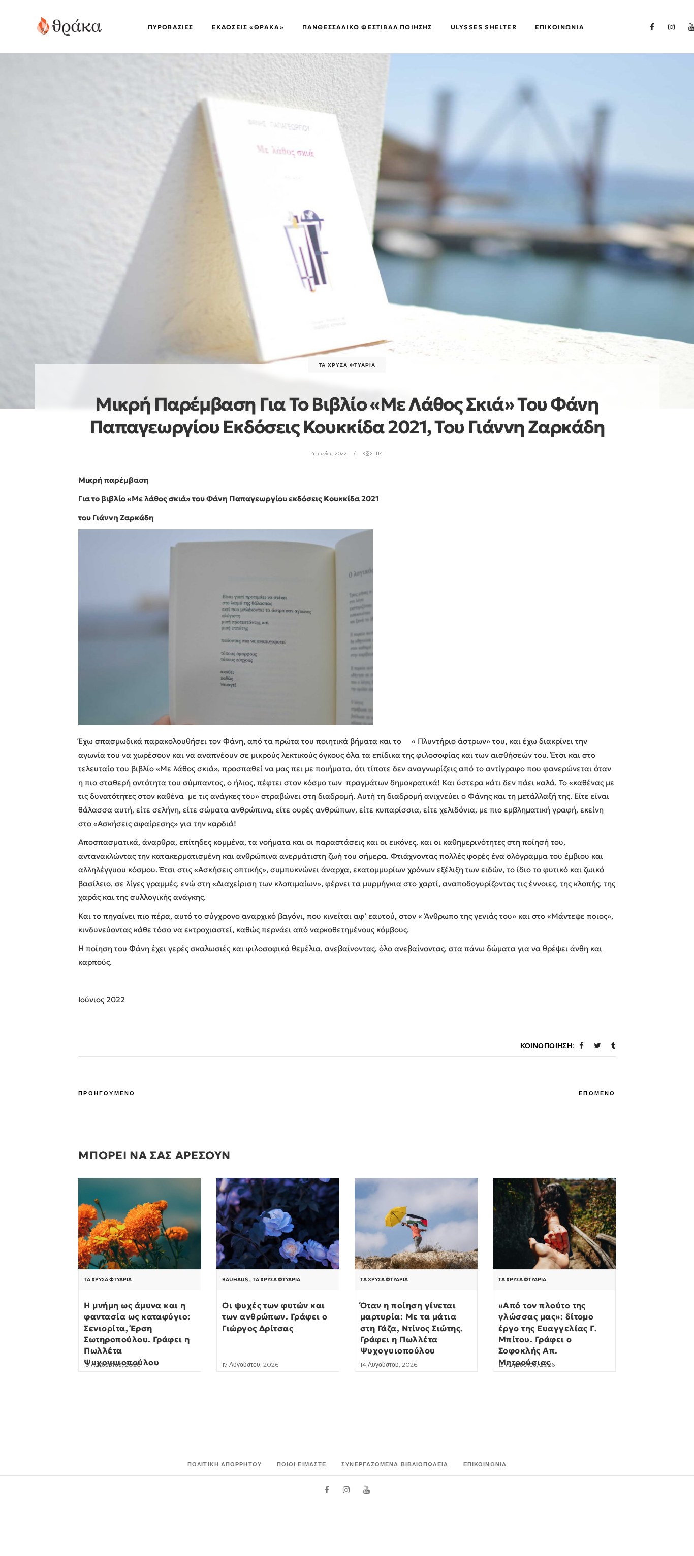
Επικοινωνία (485, 1464)
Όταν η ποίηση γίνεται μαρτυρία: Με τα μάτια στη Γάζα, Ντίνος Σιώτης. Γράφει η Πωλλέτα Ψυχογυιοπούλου (411, 1328)
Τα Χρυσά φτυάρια (347, 365)
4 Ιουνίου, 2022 (329, 453)
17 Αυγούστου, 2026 (250, 1364)
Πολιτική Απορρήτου (224, 1464)
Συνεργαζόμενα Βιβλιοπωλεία (394, 1464)
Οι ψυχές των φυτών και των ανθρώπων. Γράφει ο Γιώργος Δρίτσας (275, 1316)
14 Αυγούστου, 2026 (388, 1364)
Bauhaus (235, 1279)
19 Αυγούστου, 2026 (112, 1364)
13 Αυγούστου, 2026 (526, 1364)
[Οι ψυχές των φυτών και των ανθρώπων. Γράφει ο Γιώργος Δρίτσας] (277, 1224)
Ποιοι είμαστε (301, 1464)
